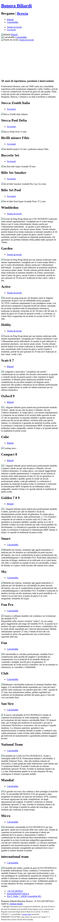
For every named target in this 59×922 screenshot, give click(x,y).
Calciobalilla (12, 22)
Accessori (11, 29)
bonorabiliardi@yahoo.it (18, 893)
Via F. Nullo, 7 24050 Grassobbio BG (24, 896)
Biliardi (10, 19)
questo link (26, 914)
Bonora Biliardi (16, 5)
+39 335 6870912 (15, 891)
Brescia (22, 13)
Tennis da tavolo (14, 27)
